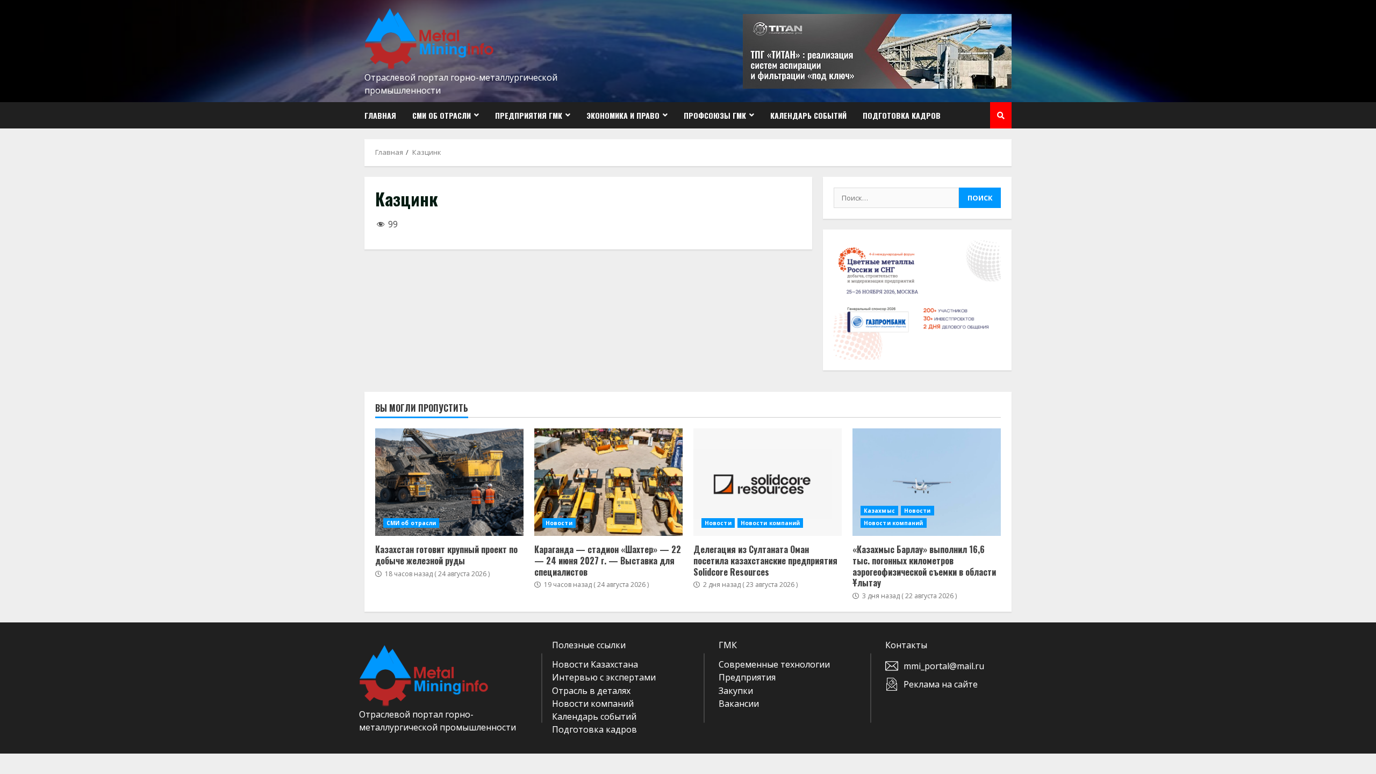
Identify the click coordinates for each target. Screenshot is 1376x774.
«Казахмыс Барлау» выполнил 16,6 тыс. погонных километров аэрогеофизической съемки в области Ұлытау (926, 482)
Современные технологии (774, 664)
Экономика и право (623, 115)
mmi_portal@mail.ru (944, 666)
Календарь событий (808, 115)
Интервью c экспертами (604, 677)
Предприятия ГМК (528, 115)
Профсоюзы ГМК (715, 115)
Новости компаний (770, 523)
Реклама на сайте (941, 684)
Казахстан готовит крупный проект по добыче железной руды (449, 482)
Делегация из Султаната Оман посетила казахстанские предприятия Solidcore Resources (767, 482)
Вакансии (739, 704)
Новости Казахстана (595, 664)
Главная (380, 115)
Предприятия (747, 677)
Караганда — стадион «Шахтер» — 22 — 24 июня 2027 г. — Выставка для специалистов (608, 482)
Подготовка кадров (902, 115)
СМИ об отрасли (441, 115)
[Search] (1001, 115)
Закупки (736, 691)
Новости (559, 523)
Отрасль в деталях (591, 691)
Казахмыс (879, 510)
